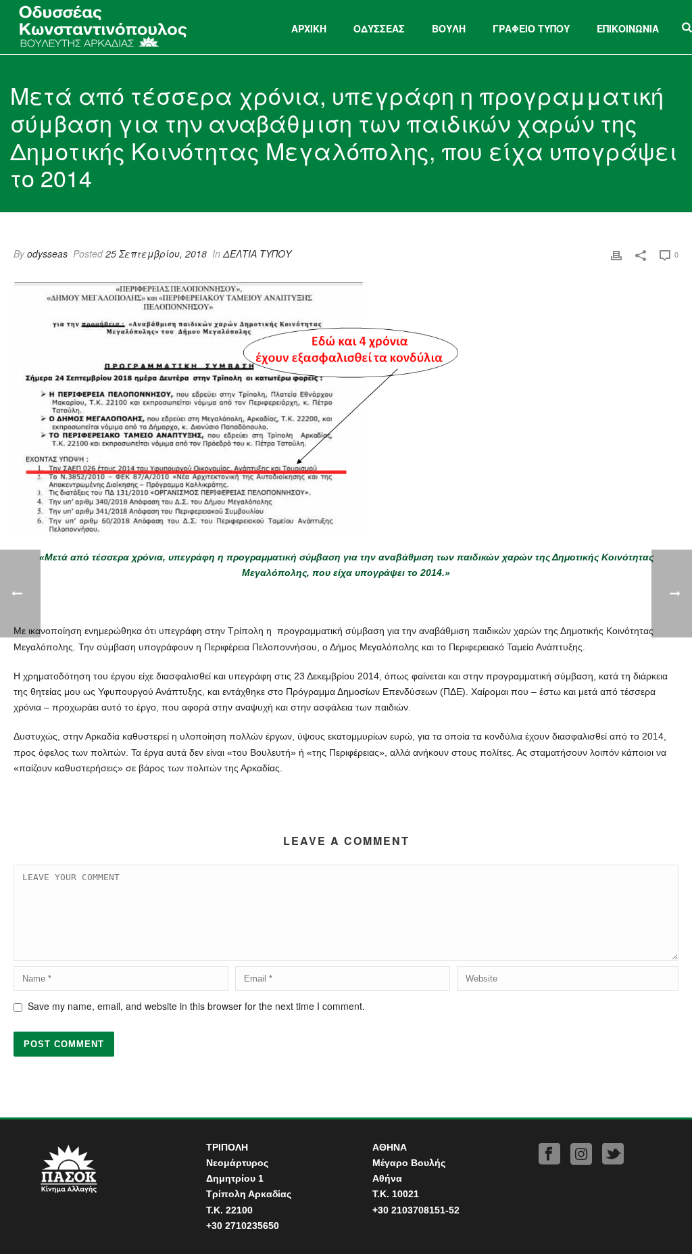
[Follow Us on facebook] (549, 1154)
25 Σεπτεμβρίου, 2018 (156, 253)
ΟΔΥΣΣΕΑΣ (379, 28)
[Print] (616, 254)
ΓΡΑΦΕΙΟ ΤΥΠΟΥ (531, 28)
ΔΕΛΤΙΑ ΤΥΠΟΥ (257, 253)
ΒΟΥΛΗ (449, 28)
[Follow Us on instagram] (581, 1154)
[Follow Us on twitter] (613, 1154)
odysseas (47, 253)
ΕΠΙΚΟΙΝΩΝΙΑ (628, 28)
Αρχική (308, 28)
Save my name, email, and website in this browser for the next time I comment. (196, 1006)
